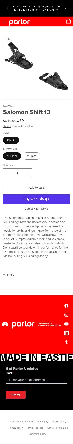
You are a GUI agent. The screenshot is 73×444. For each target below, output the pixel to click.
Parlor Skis (21, 421)
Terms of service (34, 428)
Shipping (7, 126)
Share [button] (10, 274)
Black (11, 140)
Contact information (57, 428)
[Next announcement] (65, 8)
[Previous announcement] (7, 8)
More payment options (36, 208)
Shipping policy (38, 434)
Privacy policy (16, 428)
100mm (12, 156)
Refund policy (59, 421)
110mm (31, 156)
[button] (68, 21)
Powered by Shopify (37, 421)
